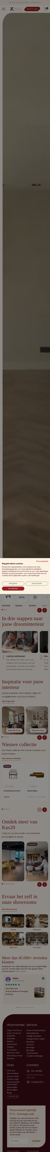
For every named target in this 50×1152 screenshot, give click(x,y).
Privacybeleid (42, 561)
